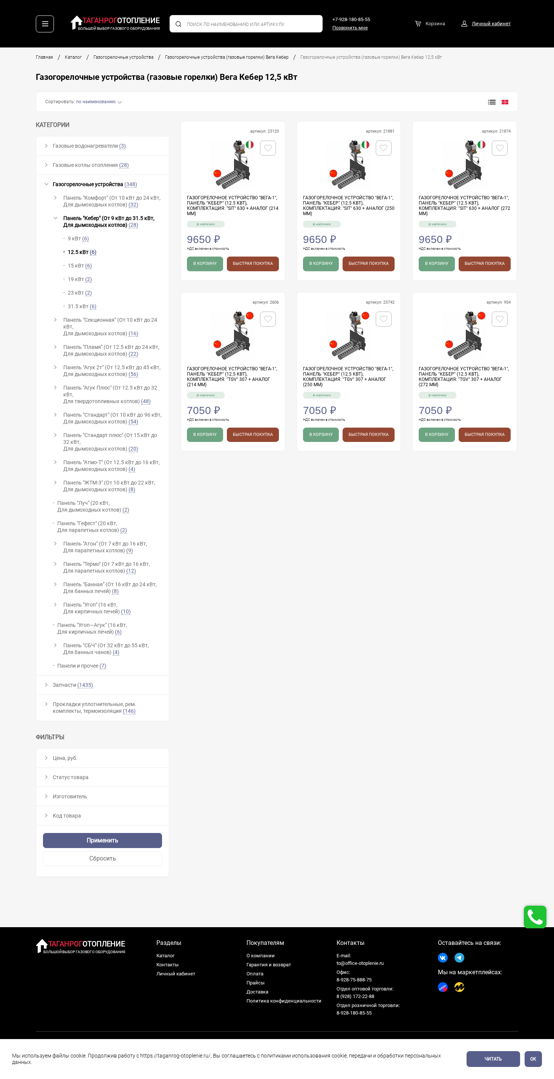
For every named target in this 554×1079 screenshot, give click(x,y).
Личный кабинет (175, 974)
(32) (133, 205)
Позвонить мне (350, 28)
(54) (133, 422)
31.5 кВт (82, 306)
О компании (260, 955)
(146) (129, 711)
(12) (131, 571)
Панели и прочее (81, 666)
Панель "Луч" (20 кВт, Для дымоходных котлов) (93, 506)
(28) (124, 165)
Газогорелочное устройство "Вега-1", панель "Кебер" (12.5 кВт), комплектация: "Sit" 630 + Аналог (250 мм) (349, 205)
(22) (133, 354)
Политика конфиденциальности (283, 1001)
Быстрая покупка (253, 263)
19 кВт (80, 279)
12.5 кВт (82, 252)
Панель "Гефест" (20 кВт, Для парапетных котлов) (92, 526)
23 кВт (80, 293)
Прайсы (255, 983)
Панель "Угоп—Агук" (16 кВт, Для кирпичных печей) (92, 628)
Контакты (167, 964)
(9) (129, 550)
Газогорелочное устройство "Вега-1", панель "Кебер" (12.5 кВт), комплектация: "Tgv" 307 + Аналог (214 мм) (232, 376)
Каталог (73, 57)
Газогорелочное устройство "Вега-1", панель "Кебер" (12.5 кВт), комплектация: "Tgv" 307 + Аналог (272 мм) (464, 376)
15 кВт (80, 266)
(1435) (85, 685)
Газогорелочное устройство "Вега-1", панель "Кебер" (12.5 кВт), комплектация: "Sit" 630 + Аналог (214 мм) (233, 205)
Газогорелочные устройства (123, 57)
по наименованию (96, 101)
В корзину (205, 263)
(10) (126, 611)
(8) (132, 489)
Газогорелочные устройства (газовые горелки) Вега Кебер (227, 57)
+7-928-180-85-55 (351, 19)
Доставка (257, 992)
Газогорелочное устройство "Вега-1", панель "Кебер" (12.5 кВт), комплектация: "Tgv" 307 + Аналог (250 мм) (348, 376)
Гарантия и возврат (268, 964)
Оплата (254, 974)
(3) (122, 146)
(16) (133, 333)
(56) (133, 374)
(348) (130, 184)
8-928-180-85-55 (354, 1013)
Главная (44, 57)
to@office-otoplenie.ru (360, 963)
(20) (133, 449)
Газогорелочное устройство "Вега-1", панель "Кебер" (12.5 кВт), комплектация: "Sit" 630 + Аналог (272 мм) (464, 205)
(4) (132, 469)
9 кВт (78, 238)
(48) (146, 401)
